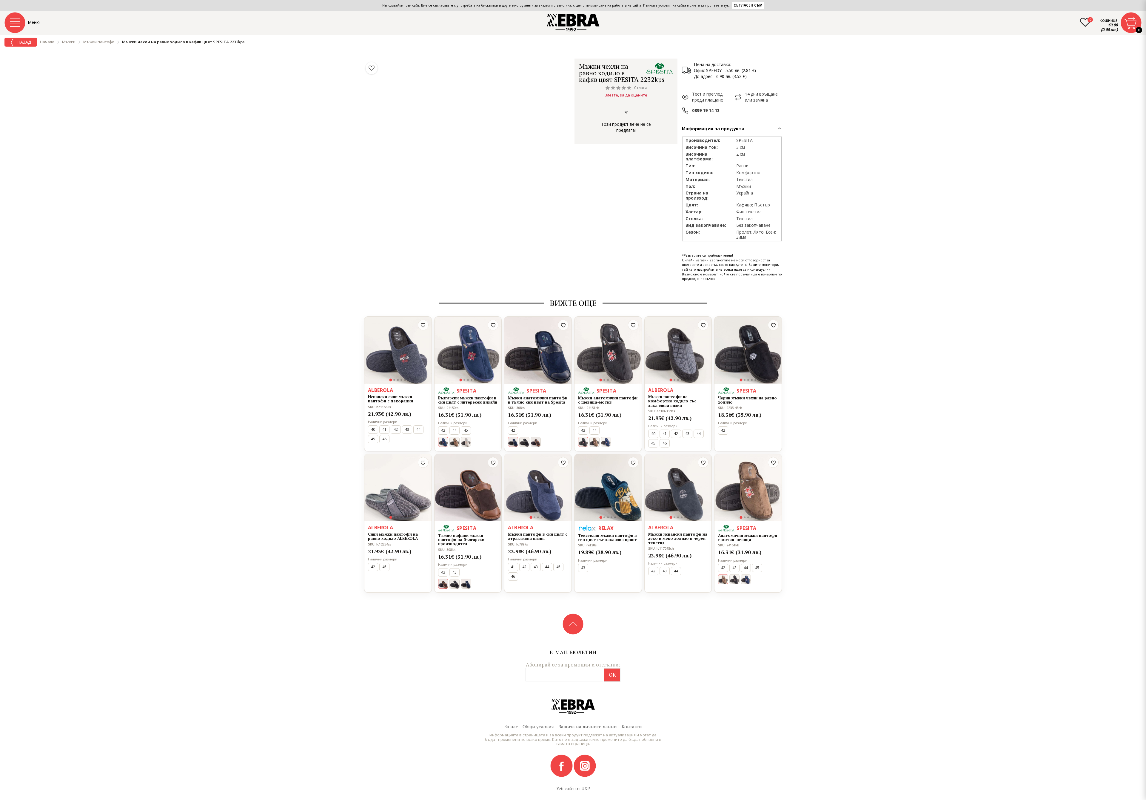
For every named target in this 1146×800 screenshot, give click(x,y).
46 (384, 439)
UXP (585, 788)
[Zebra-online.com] (573, 22)
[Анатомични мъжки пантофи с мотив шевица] (748, 487)
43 (407, 429)
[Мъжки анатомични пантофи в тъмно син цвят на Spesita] (538, 350)
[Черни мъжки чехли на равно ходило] (748, 350)
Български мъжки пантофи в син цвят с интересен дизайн (467, 400)
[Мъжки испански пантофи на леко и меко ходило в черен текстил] (678, 487)
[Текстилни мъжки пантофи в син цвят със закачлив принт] (608, 487)
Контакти (632, 726)
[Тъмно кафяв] (454, 442)
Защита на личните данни (588, 726)
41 (384, 429)
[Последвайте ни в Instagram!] (585, 765)
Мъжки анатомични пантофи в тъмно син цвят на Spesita (537, 400)
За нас (511, 726)
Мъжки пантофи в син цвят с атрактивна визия (537, 536)
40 (373, 429)
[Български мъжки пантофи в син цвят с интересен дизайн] (468, 350)
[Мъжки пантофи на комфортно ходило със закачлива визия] (678, 350)
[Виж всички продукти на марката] (659, 68)
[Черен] (524, 442)
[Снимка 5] (405, 380)
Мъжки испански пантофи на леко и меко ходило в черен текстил (677, 538)
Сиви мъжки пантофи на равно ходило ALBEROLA (393, 536)
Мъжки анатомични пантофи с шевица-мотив (607, 400)
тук (726, 5)
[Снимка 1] (390, 379)
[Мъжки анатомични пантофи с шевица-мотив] (608, 350)
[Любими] (372, 68)
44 (418, 429)
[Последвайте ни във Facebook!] (562, 765)
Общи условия (538, 726)
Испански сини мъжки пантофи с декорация (390, 399)
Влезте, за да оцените (626, 95)
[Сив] (466, 442)
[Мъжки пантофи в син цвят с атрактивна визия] (538, 487)
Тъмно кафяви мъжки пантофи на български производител (461, 539)
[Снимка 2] (394, 380)
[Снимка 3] (398, 380)
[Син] (606, 442)
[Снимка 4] (401, 380)
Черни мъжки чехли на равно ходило (747, 400)
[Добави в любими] (423, 325)
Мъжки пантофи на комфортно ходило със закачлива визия (672, 401)
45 (373, 439)
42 (396, 429)
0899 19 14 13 (706, 110)
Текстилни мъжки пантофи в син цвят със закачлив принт (607, 537)
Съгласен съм (748, 5)
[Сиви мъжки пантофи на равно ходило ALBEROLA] (398, 487)
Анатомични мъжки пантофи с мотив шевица (747, 537)
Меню (34, 22)
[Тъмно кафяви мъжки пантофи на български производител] (468, 487)
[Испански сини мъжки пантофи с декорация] (398, 350)
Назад (23, 42)
